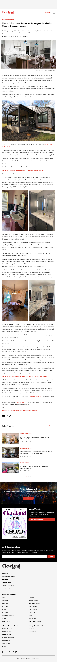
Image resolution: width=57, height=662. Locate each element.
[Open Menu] (54, 13)
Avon (3, 597)
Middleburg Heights (34, 603)
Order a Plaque (6, 582)
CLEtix (4, 646)
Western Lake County (35, 621)
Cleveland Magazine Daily (36, 396)
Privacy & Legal (6, 588)
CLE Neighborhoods (8, 615)
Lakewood (32, 597)
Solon (30, 615)
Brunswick (5, 612)
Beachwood (5, 603)
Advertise (5, 579)
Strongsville (32, 618)
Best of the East (6, 632)
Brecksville (5, 606)
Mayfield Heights (33, 600)
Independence (6, 621)
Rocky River (32, 612)
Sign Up (51, 556)
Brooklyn (4, 609)
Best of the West (6, 634)
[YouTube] (19, 652)
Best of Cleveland (7, 629)
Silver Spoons (6, 643)
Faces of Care (6, 640)
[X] (10, 652)
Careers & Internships (8, 576)
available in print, (21, 402)
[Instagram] (13, 652)
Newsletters (32, 632)
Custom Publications (8, 585)
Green (4, 618)
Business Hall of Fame (8, 637)
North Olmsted (33, 606)
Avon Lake (5, 600)
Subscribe (48, 12)
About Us (5, 573)
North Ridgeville (33, 609)
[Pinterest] (16, 652)
